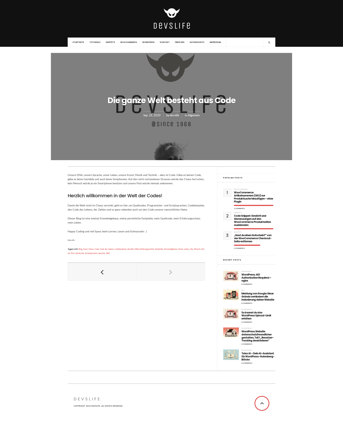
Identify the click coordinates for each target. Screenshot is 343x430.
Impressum (215, 42)
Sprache (101, 253)
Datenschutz (197, 42)
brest (85, 249)
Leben (186, 249)
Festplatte (159, 249)
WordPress (148, 42)
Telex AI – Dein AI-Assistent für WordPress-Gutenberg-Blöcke (257, 356)
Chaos (91, 249)
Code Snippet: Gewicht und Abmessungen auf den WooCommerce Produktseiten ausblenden (252, 220)
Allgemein (194, 115)
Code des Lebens (107, 249)
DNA (137, 249)
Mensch (197, 249)
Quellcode (79, 253)
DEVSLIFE (87, 399)
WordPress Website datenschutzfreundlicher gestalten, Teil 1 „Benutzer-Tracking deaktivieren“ (257, 336)
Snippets (110, 42)
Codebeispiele (120, 249)
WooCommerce (128, 42)
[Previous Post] (102, 271)
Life (191, 249)
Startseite (78, 42)
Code (97, 249)
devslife (174, 115)
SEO (243, 290)
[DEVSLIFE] (171, 18)
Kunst (180, 249)
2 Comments (239, 248)
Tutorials (95, 42)
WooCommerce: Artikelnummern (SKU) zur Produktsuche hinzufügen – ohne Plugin (253, 197)
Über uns (179, 42)
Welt (108, 253)
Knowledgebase (170, 249)
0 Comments (246, 284)
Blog (80, 249)
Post (72, 253)
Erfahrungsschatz (146, 249)
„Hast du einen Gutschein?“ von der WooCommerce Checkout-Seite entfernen (253, 238)
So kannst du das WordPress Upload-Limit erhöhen (256, 315)
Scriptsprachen (91, 253)
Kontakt (165, 42)
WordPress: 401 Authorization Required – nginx (256, 277)
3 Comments (239, 208)
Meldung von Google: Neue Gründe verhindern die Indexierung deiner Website (257, 296)
